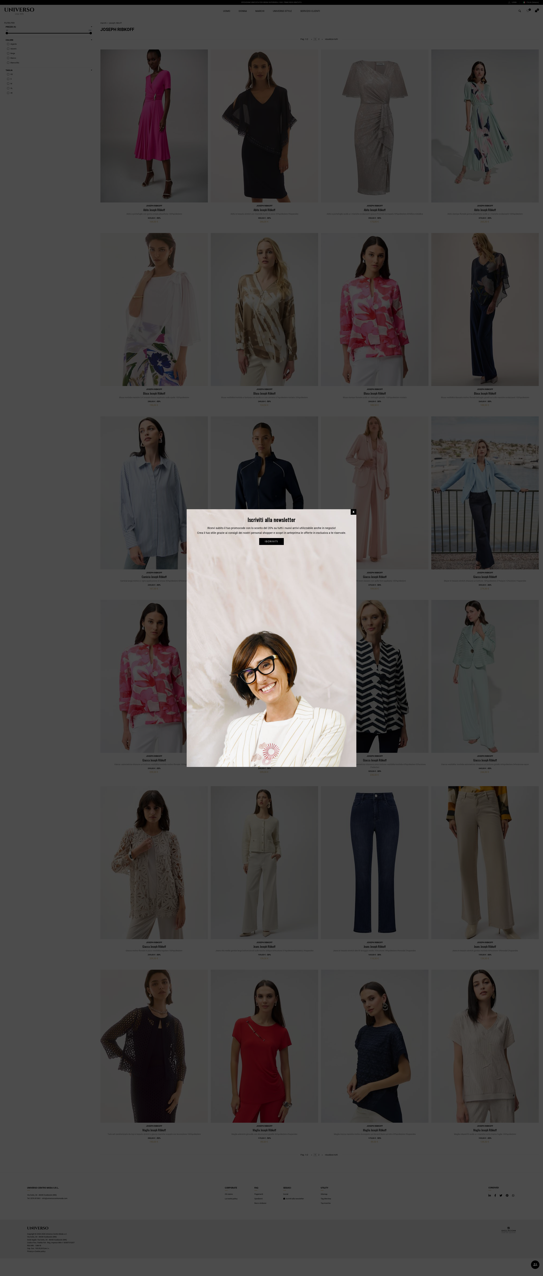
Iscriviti (271, 541)
